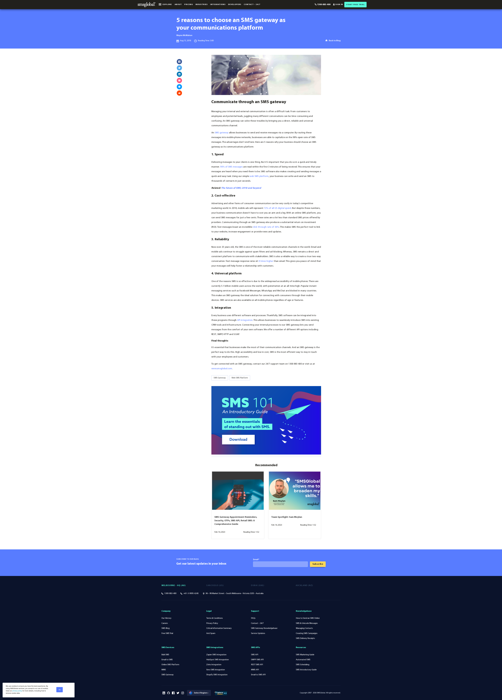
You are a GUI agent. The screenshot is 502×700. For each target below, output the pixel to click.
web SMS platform (259, 176)
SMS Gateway (220, 378)
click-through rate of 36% (266, 227)
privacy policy (17, 691)
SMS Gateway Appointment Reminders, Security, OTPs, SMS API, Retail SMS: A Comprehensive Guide (235, 520)
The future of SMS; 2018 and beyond (241, 188)
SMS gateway (221, 133)
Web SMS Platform (240, 378)
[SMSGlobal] (146, 4)
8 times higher (266, 261)
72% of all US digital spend (277, 208)
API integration (245, 320)
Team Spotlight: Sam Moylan (286, 517)
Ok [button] (60, 689)
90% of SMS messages (231, 167)
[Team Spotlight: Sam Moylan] (294, 490)
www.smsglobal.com (221, 369)
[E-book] (266, 420)
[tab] (184, 585)
